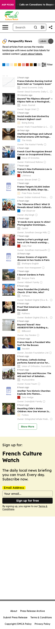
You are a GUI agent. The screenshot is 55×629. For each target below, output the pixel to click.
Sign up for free (27, 500)
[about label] (18, 87)
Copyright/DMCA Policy (18, 623)
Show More (27, 426)
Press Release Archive (32, 610)
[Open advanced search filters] (42, 27)
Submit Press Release (15, 617)
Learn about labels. (32, 53)
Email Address (14, 487)
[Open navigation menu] (5, 27)
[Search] (35, 27)
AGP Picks (8, 4)
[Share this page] (51, 27)
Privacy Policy (42, 623)
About (13, 610)
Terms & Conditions (41, 617)
